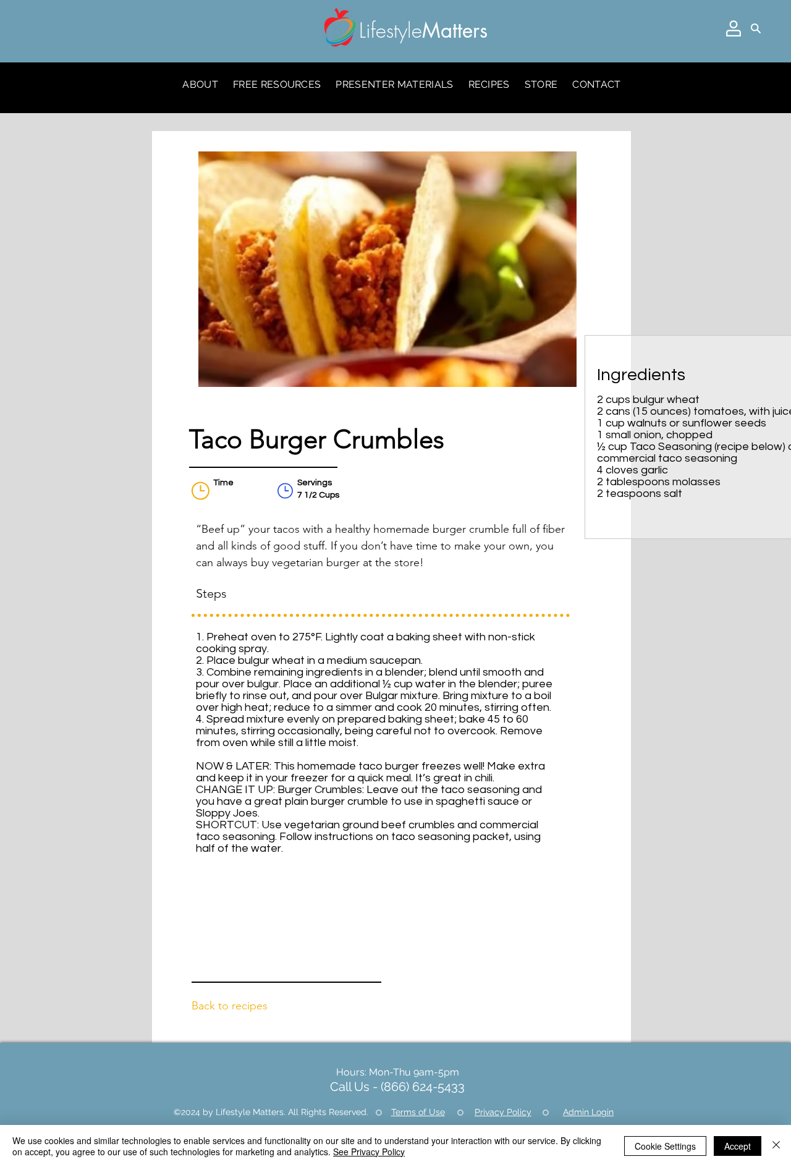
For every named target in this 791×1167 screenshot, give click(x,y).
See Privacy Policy (369, 1151)
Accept (737, 1146)
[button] (733, 28)
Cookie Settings (665, 1146)
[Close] (776, 1146)
